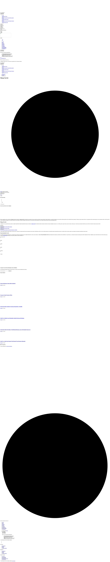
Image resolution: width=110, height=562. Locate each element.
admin (1, 191)
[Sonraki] (3, 14)
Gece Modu (3, 531)
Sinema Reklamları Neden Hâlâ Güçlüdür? (6, 226)
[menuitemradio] (6, 54)
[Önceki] (1, 14)
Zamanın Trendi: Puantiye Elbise (4, 228)
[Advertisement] (26, 6)
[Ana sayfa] (2, 40)
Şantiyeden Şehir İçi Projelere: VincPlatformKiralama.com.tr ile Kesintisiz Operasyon (15, 329)
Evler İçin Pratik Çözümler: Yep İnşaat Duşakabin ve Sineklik (11, 306)
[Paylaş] (2, 202)
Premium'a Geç (3, 58)
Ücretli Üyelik (4, 530)
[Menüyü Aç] (1, 38)
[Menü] (1, 32)
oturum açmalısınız (9, 346)
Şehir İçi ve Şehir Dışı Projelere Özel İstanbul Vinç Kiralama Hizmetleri (12, 341)
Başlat (7, 530)
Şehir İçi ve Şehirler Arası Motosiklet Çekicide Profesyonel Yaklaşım (12, 318)
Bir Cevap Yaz (2, 344)
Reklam (1, 285)
